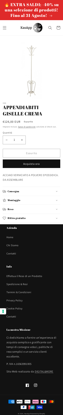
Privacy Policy (14, 300)
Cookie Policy (14, 308)
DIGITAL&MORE (44, 371)
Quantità (7, 132)
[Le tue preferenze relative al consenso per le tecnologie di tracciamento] (3, 311)
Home (9, 237)
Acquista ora (31, 164)
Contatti (11, 253)
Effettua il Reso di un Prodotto (24, 276)
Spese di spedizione (27, 126)
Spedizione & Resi (17, 284)
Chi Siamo (12, 245)
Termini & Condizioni (18, 292)
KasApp (27, 414)
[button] (4, 28)
